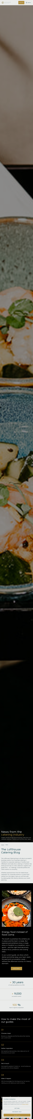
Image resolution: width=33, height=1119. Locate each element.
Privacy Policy (25, 1104)
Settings (17, 1108)
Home (2, 844)
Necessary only (17, 1111)
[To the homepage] (6, 2)
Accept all (17, 1115)
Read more (16, 968)
